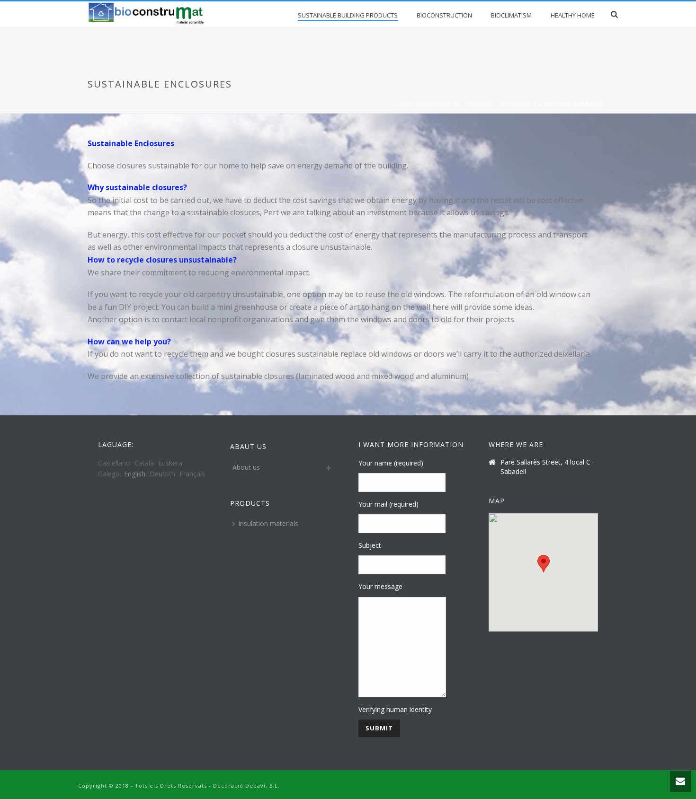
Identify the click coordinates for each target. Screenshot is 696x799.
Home (405, 104)
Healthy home (573, 15)
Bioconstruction (444, 15)
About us (246, 467)
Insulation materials (268, 523)
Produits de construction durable (479, 104)
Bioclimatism (511, 15)
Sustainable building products (348, 15)
